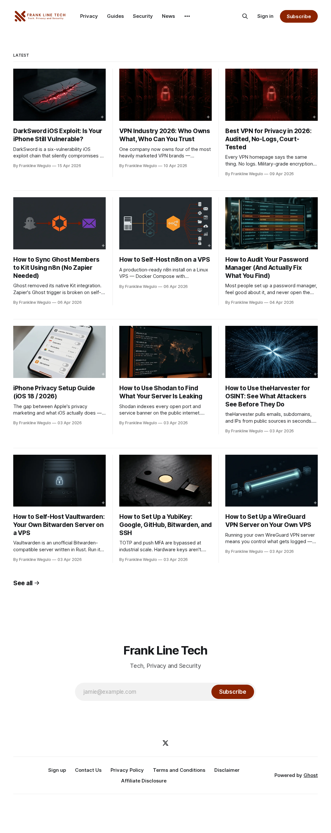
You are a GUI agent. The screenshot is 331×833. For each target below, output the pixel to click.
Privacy (89, 16)
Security (143, 16)
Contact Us (88, 770)
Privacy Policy (127, 770)
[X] (165, 743)
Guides (115, 16)
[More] (187, 16)
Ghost (311, 775)
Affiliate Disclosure (143, 781)
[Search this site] (245, 16)
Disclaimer (227, 770)
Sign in (265, 16)
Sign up (57, 770)
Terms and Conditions (179, 770)
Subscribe (299, 16)
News (168, 16)
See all (23, 583)
